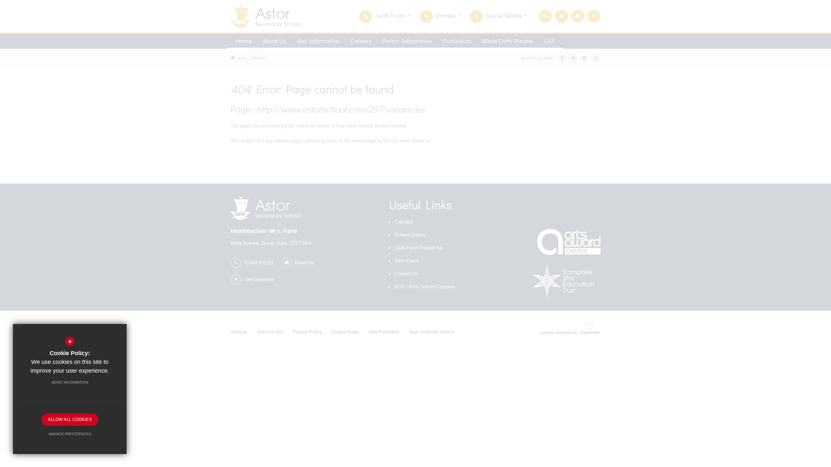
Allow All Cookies (70, 419)
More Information (70, 382)
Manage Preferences (70, 434)
